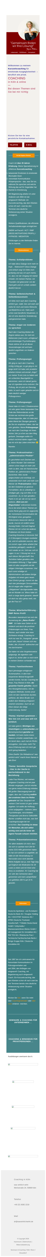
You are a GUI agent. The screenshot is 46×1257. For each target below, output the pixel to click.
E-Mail (29, 145)
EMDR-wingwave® (18, 103)
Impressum (18, 1242)
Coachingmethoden (19, 1001)
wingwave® (13, 200)
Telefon (14, 145)
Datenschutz (27, 1242)
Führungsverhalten (15, 965)
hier (19, 998)
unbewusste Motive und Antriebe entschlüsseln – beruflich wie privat (23, 114)
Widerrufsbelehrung (23, 1245)
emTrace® (19, 230)
